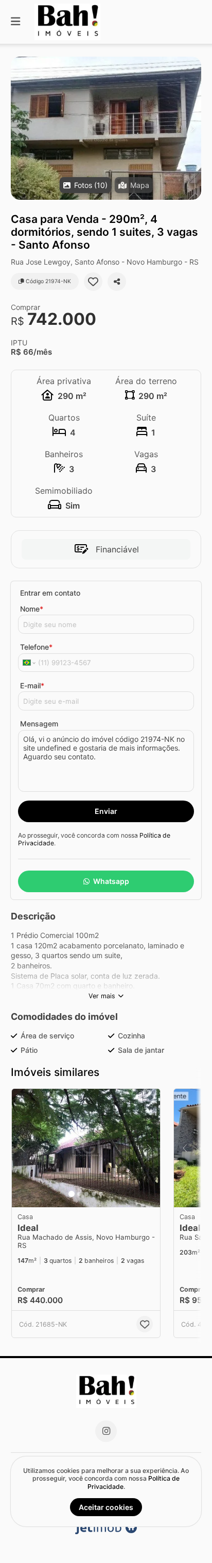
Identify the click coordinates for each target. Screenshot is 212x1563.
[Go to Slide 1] (71, 1194)
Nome (31, 608)
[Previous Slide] (19, 128)
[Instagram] (106, 1431)
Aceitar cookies (106, 1507)
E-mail (32, 685)
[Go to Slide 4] (94, 1194)
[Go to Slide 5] (101, 1194)
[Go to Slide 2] (79, 1194)
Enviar (106, 811)
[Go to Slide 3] (86, 1194)
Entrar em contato (50, 592)
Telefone (36, 646)
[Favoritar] (93, 281)
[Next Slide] (192, 128)
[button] (106, 128)
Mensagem (39, 723)
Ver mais (102, 996)
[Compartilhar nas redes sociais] (117, 281)
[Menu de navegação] (15, 22)
